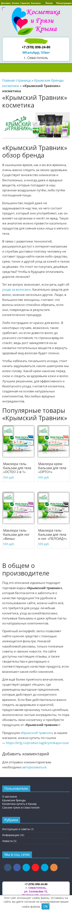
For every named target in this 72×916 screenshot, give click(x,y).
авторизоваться (34, 767)
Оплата (15, 3)
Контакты (36, 3)
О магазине (9, 796)
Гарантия (25, 3)
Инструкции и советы (16, 829)
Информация (10, 835)
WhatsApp (30, 52)
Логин (49, 3)
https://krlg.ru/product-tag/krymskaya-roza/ (37, 743)
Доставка (6, 3)
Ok (45, 906)
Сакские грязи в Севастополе (21, 807)
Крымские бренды (14, 800)
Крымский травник (36, 733)
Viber (45, 52)
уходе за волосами (16, 289)
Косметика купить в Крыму (19, 804)
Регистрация (63, 3)
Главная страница (16, 80)
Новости (7, 841)
